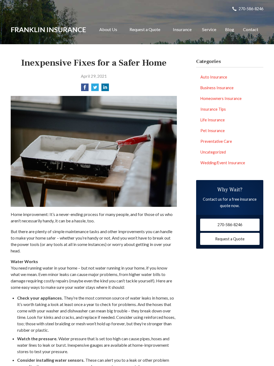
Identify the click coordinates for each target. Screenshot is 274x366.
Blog (229, 29)
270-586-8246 (251, 8)
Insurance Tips (213, 109)
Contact (250, 29)
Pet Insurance (212, 130)
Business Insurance (217, 87)
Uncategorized (213, 152)
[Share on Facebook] (85, 88)
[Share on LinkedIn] (105, 88)
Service (209, 29)
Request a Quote (145, 29)
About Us (108, 29)
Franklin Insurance (48, 29)
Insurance (182, 29)
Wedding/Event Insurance (222, 162)
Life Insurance (212, 120)
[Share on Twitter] (95, 88)
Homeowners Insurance (221, 98)
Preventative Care (216, 141)
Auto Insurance (213, 77)
